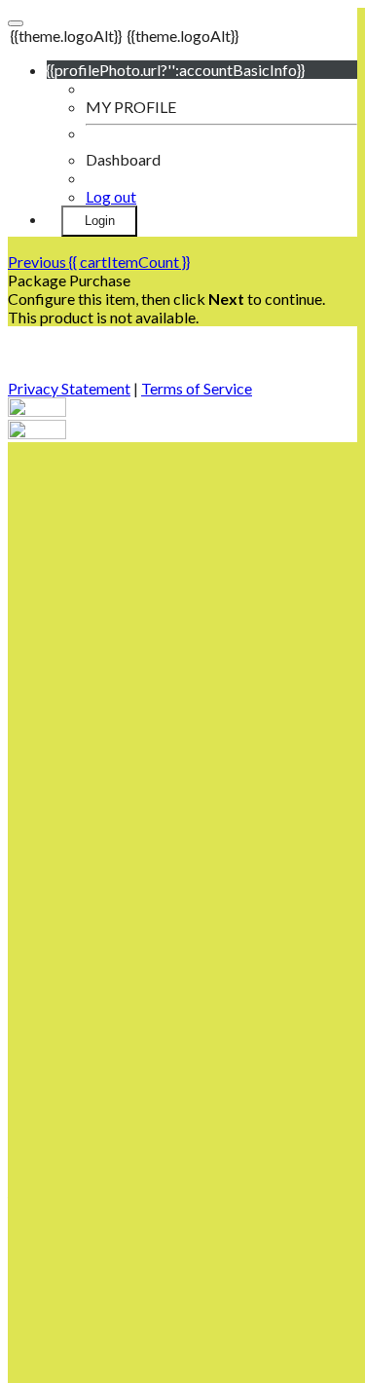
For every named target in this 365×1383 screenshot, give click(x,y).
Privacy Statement (69, 388)
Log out (111, 196)
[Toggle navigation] (15, 23)
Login (100, 220)
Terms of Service (196, 388)
